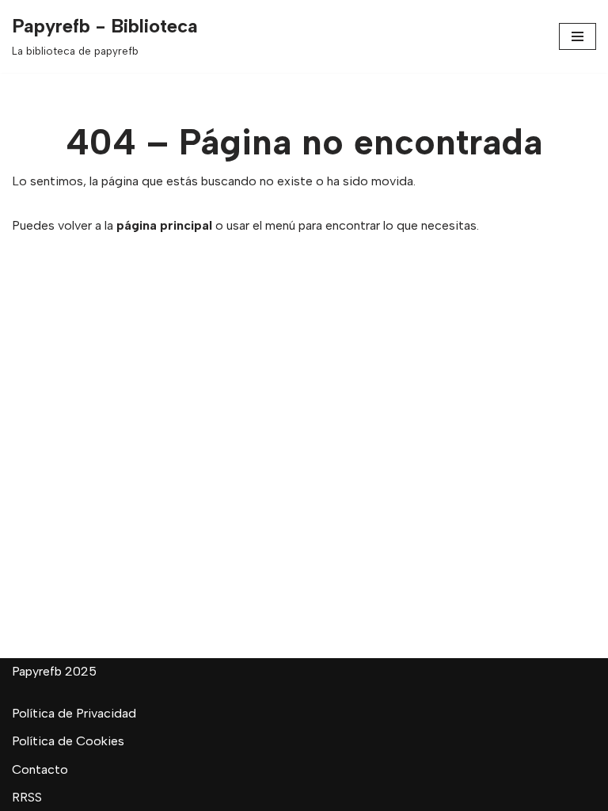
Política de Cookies (68, 740)
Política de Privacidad (74, 713)
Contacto (40, 769)
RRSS (27, 797)
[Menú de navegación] (577, 36)
